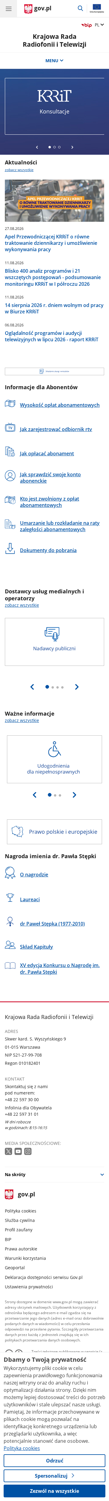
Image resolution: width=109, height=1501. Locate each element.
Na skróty (15, 1174)
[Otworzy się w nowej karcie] (9, 1152)
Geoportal (15, 1267)
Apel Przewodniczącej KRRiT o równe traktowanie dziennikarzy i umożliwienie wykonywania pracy (51, 243)
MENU (51, 60)
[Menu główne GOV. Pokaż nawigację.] (8, 8)
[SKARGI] (54, 371)
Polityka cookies (20, 1211)
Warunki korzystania (25, 1258)
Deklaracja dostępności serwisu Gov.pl (44, 1277)
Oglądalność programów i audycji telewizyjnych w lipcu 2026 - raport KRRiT (51, 336)
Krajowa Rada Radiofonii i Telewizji (54, 40)
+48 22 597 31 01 (22, 1114)
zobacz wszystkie (19, 169)
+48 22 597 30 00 (22, 1099)
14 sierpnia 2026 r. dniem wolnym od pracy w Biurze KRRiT (54, 308)
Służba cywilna (20, 1220)
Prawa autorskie (21, 1249)
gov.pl (26, 1194)
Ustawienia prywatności (29, 1287)
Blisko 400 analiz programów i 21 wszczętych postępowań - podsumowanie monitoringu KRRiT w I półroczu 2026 (53, 277)
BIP (8, 1239)
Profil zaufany (18, 1230)
